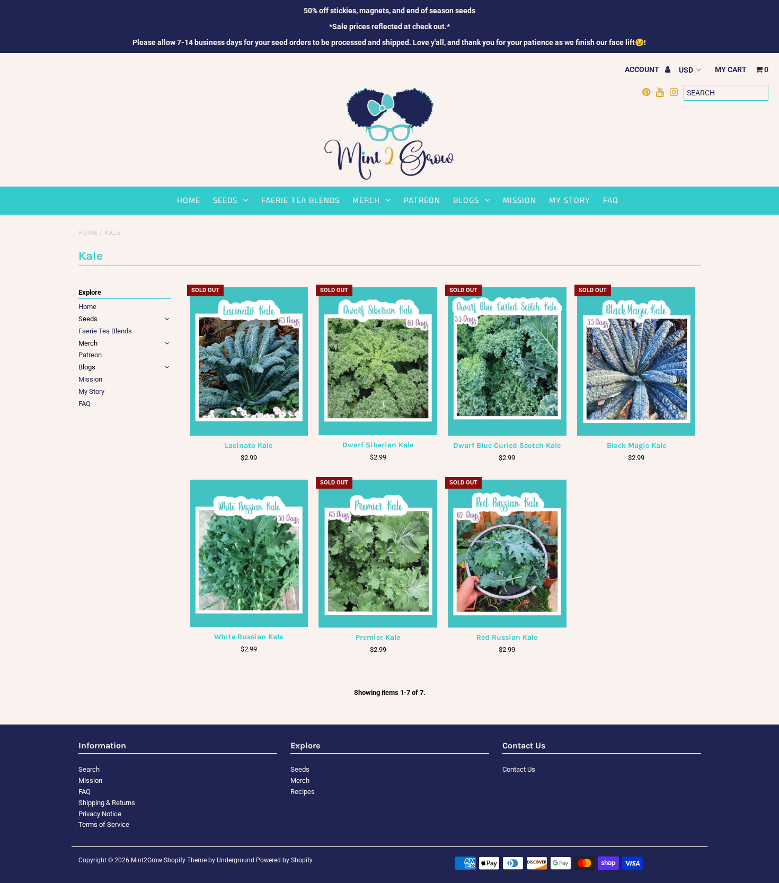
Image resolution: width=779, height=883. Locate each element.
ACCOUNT (643, 69)
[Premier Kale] (377, 554)
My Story (569, 201)
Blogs (466, 201)
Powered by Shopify (284, 860)
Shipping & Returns (106, 803)
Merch (366, 201)
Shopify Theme (185, 860)
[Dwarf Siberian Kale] (377, 361)
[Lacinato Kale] (249, 361)
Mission (519, 201)
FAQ (610, 201)
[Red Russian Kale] (507, 554)
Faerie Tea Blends (300, 201)
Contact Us (518, 769)
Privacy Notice (99, 814)
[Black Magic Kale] (636, 361)
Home (188, 201)
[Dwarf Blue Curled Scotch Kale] (507, 361)
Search (89, 769)
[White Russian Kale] (249, 554)
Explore (89, 292)
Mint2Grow (146, 860)
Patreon (422, 201)
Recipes (302, 792)
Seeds (225, 201)
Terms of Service (103, 824)
